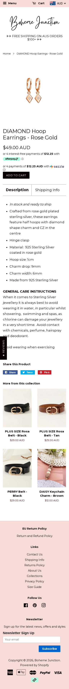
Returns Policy (34, 565)
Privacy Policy (34, 581)
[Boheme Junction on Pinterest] (35, 606)
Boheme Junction (47, 660)
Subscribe (49, 648)
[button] (34, 168)
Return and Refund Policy (35, 536)
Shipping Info (47, 190)
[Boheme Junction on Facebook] (26, 606)
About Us (34, 570)
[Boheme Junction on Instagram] (43, 606)
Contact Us (34, 554)
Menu (11, 3)
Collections (34, 576)
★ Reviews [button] (3, 348)
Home (7, 53)
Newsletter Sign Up (18, 633)
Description (17, 190)
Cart (40, 3)
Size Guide (34, 587)
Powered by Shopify (34, 665)
